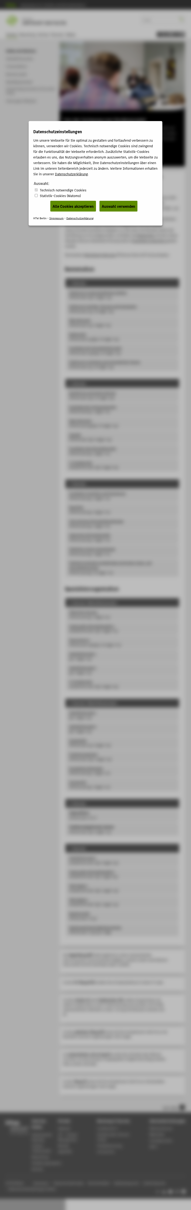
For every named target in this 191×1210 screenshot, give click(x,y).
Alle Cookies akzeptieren (73, 206)
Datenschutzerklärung (71, 173)
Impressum (56, 218)
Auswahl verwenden (118, 206)
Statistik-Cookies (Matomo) (60, 195)
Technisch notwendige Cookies (63, 190)
